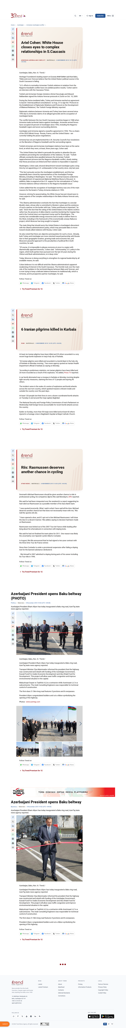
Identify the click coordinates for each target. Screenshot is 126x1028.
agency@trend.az (16, 1003)
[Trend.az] (18, 16)
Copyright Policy (103, 990)
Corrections (61, 996)
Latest (40, 984)
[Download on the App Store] (94, 1016)
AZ (108, 1024)
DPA (70, 497)
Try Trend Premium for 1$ (32, 289)
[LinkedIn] (35, 1016)
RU (112, 1024)
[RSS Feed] (39, 1016)
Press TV (67, 373)
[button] (13, 29)
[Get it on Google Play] (107, 1016)
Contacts (61, 990)
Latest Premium (43, 987)
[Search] (75, 16)
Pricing (80, 984)
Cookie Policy (102, 993)
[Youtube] (26, 1016)
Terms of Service (103, 984)
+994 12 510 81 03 (17, 1001)
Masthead (61, 987)
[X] (22, 1016)
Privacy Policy (102, 987)
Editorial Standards (64, 993)
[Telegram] (31, 1016)
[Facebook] (18, 1016)
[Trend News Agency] (17, 982)
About (60, 984)
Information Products (84, 987)
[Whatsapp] (13, 1016)
